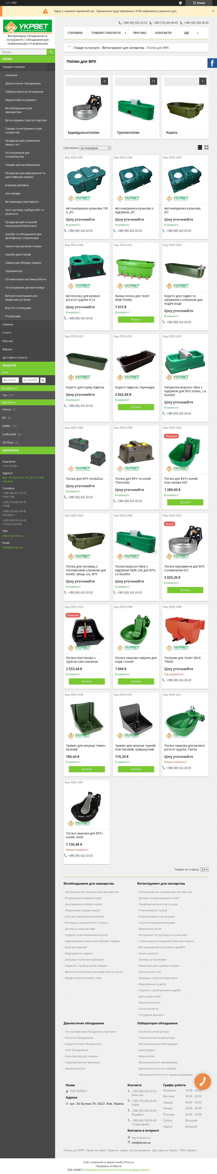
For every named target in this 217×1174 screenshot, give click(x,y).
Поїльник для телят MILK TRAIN (182, 660)
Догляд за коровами (152, 959)
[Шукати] (51, 52)
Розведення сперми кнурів (83, 898)
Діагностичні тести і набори (157, 1068)
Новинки (11, 75)
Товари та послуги (86, 47)
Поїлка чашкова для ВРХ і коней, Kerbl (84, 835)
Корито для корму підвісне (85, 387)
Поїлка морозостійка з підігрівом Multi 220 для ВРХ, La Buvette (135, 570)
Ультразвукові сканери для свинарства (92, 892)
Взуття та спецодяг (18, 308)
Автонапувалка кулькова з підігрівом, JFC (134, 210)
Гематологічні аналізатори (157, 1038)
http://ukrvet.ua (13, 536)
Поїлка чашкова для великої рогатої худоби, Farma (184, 747)
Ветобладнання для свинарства (18, 110)
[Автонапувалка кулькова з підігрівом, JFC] (136, 183)
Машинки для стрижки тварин (159, 966)
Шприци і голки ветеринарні (84, 959)
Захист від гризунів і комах (23, 246)
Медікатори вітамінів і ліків (83, 978)
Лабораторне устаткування (24, 91)
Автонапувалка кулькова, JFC (182, 210)
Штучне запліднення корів (157, 922)
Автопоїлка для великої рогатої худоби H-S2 (83, 298)
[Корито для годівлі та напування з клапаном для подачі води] (185, 270)
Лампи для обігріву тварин (23, 263)
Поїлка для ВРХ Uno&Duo (84, 479)
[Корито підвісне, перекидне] (136, 362)
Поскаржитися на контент (99, 1169)
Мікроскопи (146, 1056)
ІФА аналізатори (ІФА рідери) (158, 1044)
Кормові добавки (17, 185)
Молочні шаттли (150, 972)
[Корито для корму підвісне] (87, 362)
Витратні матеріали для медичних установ (21, 297)
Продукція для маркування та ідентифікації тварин (25, 175)
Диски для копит (150, 996)
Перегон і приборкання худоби (160, 990)
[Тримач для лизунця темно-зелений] (87, 720)
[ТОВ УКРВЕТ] (27, 27)
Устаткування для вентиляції (24, 287)
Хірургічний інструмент (21, 100)
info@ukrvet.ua (12, 547)
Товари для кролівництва (22, 165)
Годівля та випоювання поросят (86, 935)
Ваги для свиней (76, 947)
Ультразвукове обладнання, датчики (90, 1031)
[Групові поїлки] (136, 107)
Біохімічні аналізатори (154, 1031)
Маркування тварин (79, 953)
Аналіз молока (148, 953)
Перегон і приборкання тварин (86, 966)
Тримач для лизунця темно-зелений (86, 747)
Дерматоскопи (75, 1068)
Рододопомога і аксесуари (157, 916)
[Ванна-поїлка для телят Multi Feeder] (136, 270)
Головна (75, 33)
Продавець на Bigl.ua (108, 1166)
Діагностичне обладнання (23, 83)
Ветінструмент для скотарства (26, 120)
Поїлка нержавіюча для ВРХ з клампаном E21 (184, 568)
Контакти (163, 33)
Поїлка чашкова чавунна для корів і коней (136, 660)
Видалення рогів (150, 929)
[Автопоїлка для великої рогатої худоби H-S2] (87, 270)
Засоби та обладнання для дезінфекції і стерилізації (23, 236)
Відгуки (7, 349)
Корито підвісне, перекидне (135, 387)
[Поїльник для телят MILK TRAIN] (185, 632)
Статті (7, 333)
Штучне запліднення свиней (84, 916)
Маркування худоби (152, 984)
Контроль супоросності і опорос (86, 922)
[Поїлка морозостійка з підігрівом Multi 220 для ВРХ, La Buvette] (136, 541)
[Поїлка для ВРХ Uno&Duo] (87, 453)
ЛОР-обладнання (76, 1050)
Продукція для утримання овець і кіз (22, 142)
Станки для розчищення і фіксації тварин (166, 941)
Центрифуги (147, 1050)
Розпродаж (13, 316)
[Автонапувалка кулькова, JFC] (185, 183)
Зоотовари (12, 193)
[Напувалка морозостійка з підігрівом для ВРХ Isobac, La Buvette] (185, 362)
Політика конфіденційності (133, 1169)
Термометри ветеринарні (82, 1062)
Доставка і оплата (15, 357)
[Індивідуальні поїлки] (87, 107)
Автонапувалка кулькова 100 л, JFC (87, 210)
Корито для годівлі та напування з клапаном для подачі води (183, 299)
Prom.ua (129, 1162)
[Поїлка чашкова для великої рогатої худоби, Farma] (185, 720)
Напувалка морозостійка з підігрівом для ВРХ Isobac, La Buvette (185, 391)
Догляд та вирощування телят (159, 898)
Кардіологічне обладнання (83, 1044)
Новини (8, 324)
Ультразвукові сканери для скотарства (165, 892)
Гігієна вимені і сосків (153, 910)
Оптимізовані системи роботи (25, 279)
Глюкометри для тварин (81, 1056)
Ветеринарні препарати (21, 202)
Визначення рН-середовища (158, 1062)
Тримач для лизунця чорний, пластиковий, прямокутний (135, 747)
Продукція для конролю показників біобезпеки (21, 224)
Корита (171, 132)
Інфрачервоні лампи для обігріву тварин (92, 941)
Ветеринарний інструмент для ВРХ (162, 947)
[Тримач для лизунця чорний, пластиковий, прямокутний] (136, 720)
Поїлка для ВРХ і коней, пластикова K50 (181, 480)
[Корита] (185, 107)
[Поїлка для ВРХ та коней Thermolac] (136, 453)
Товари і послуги (14, 67)
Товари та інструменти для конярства (23, 130)
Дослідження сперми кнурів (83, 904)
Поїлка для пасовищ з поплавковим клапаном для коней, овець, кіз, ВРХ (86, 570)
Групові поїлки (128, 132)
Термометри (13, 271)
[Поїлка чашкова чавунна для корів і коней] (136, 632)
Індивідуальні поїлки (83, 132)
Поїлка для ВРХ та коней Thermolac (133, 480)
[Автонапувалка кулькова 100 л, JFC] (87, 183)
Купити (136, 319)
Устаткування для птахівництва (17, 154)
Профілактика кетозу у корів (158, 904)
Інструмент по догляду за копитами (163, 935)
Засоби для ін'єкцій (18, 254)
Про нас (8, 341)
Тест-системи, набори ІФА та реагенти (24, 212)
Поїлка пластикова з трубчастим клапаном (82, 660)
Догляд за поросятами (80, 929)
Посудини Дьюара (151, 1015)
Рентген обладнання (79, 1038)
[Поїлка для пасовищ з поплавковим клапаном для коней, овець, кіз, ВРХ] (87, 541)
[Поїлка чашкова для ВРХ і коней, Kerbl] (87, 808)
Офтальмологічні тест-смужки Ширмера (166, 1074)
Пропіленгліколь (150, 1002)
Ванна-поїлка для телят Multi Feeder (132, 298)
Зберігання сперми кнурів (82, 910)
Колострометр (148, 1009)
